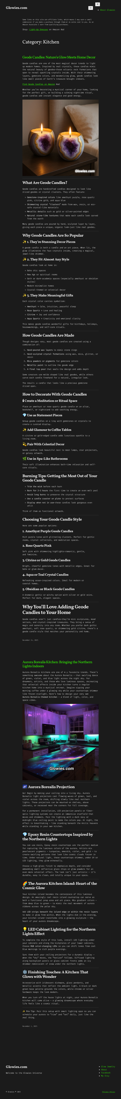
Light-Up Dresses (38, 29)
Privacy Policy (108, 1092)
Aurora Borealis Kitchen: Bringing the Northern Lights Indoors (57, 664)
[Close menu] (97, 4)
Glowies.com (16, 8)
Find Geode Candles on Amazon (38, 84)
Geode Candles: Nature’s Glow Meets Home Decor (58, 58)
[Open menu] (90, 8)
